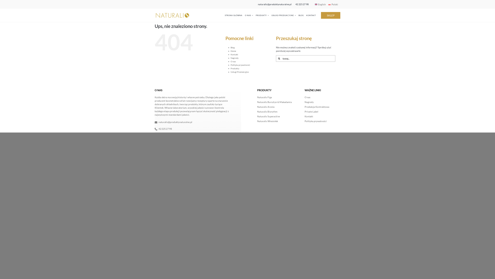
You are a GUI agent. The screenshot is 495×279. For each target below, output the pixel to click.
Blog (233, 47)
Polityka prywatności (240, 65)
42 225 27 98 (302, 4)
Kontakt (234, 54)
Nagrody (235, 58)
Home (233, 51)
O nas (233, 61)
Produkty (235, 68)
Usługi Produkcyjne (240, 72)
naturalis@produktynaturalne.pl (275, 4)
